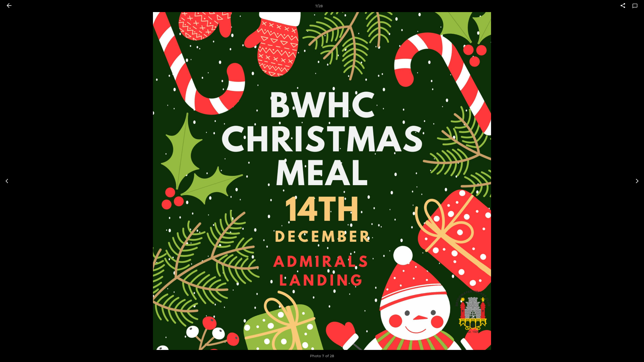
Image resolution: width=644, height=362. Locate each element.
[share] (623, 6)
